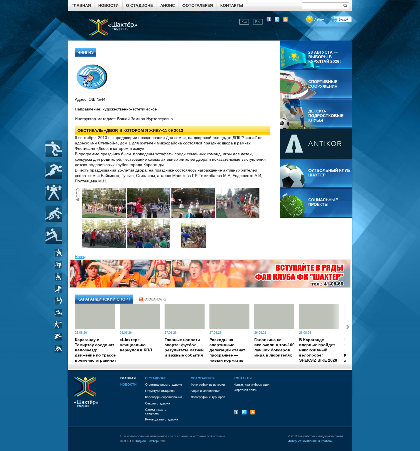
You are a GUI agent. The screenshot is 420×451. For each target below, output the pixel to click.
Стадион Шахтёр (145, 441)
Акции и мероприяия (205, 390)
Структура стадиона (160, 390)
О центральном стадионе (163, 384)
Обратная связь (245, 390)
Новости (108, 5)
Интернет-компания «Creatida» (310, 441)
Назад (80, 256)
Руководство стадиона (161, 419)
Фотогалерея (197, 5)
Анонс (167, 5)
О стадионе (139, 5)
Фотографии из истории (208, 384)
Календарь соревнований (163, 397)
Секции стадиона (157, 403)
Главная (81, 5)
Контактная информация (251, 384)
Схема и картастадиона (155, 411)
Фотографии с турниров (208, 397)
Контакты (231, 5)
